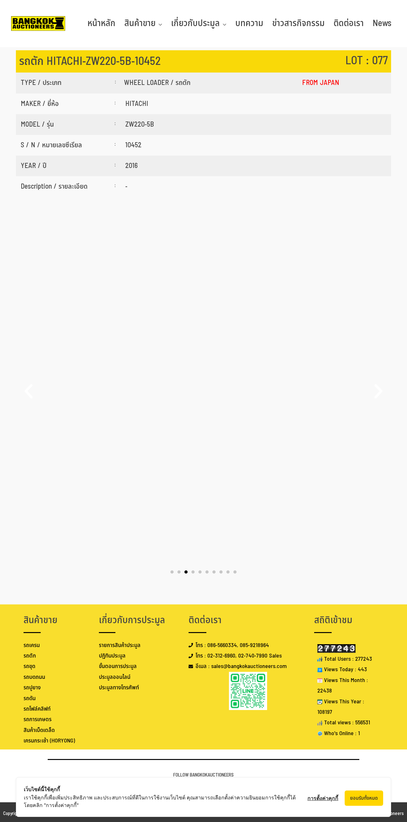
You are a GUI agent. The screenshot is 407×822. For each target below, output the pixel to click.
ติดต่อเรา (349, 23)
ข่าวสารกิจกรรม (298, 23)
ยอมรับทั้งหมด (364, 798)
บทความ (249, 23)
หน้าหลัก (101, 23)
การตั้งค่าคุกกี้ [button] (322, 798)
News (382, 23)
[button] (28, 391)
